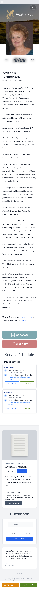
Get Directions (11, 383)
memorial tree (27, 317)
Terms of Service (25, 580)
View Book (10, 471)
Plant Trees (27, 383)
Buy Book (22, 471)
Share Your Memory (13, 503)
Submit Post (19, 539)
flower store (26, 320)
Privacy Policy (14, 580)
